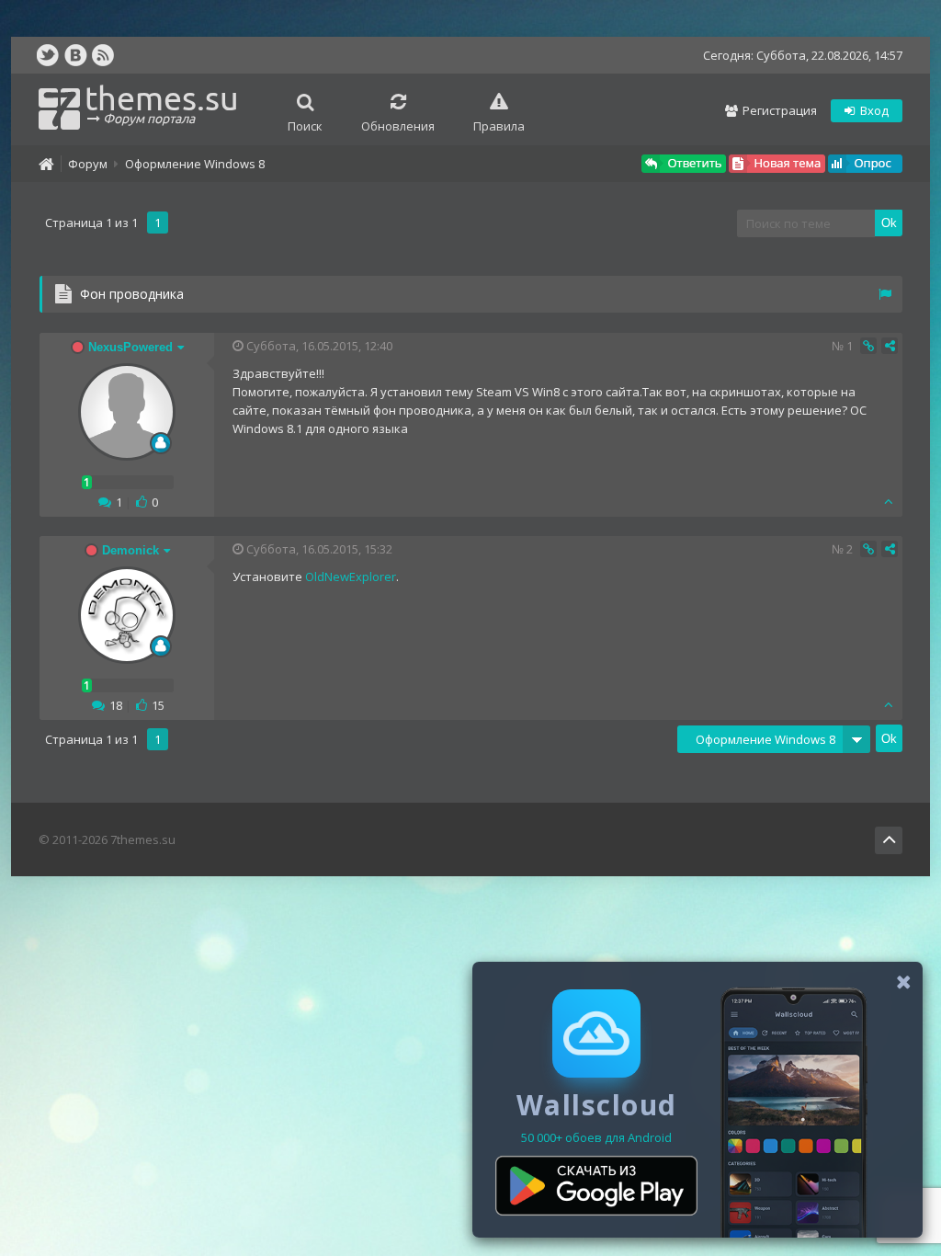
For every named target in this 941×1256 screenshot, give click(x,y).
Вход (873, 110)
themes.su (162, 102)
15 (158, 705)
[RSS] (103, 55)
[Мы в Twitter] (48, 55)
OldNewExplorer (350, 576)
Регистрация (778, 110)
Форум (88, 163)
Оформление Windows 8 (195, 163)
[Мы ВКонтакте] (75, 55)
